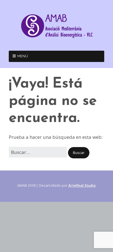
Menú (22, 56)
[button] (78, 152)
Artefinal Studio (82, 185)
